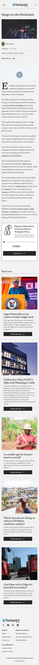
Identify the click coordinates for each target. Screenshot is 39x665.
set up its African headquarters (15, 105)
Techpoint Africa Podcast (16, 53)
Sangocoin (5, 192)
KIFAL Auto (27, 164)
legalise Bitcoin (21, 186)
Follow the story (16, 334)
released (7, 189)
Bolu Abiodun (10, 44)
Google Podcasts (23, 209)
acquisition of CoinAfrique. (12, 156)
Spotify (14, 212)
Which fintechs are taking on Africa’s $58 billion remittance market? (19, 521)
